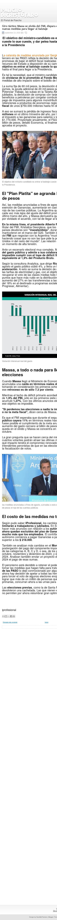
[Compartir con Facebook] (11, 616)
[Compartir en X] (8, 616)
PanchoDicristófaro (19, 13)
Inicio (46, 622)
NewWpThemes (41, 917)
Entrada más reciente (10, 622)
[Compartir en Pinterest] (13, 616)
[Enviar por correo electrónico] (3, 616)
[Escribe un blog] (6, 616)
